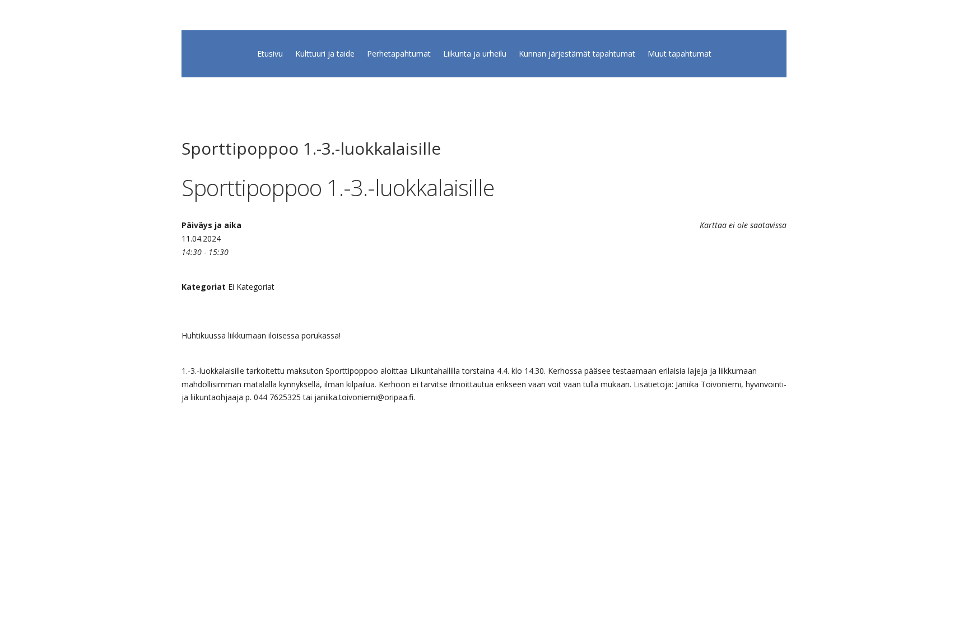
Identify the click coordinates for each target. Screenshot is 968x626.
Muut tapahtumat (679, 54)
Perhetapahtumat (399, 54)
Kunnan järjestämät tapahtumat (577, 54)
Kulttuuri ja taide (325, 54)
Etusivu (270, 54)
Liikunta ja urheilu (474, 54)
